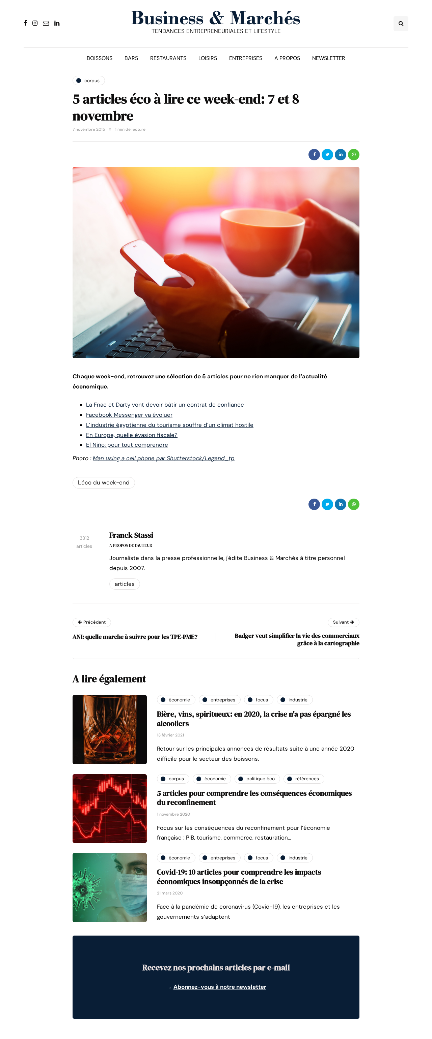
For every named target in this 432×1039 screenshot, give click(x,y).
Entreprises (245, 58)
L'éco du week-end (104, 482)
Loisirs (207, 58)
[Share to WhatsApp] (353, 154)
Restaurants (168, 58)
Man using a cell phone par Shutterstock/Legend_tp (164, 458)
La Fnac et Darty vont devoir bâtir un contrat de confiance (165, 404)
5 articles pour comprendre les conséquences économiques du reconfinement (254, 798)
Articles (125, 584)
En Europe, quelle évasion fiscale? (132, 435)
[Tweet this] (327, 154)
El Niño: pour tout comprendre (127, 444)
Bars (131, 58)
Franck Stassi (131, 535)
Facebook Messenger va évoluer (129, 414)
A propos (287, 58)
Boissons (99, 58)
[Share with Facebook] (314, 154)
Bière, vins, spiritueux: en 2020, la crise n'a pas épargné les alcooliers (254, 718)
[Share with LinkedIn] (340, 154)
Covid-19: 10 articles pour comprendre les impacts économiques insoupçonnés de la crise (239, 876)
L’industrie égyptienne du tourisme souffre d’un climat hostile (169, 425)
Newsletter (328, 58)
